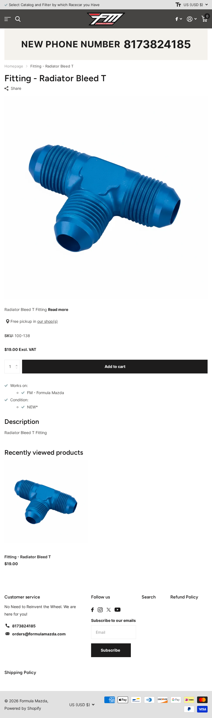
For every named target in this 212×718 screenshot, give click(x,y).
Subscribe (111, 650)
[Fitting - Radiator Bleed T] (46, 501)
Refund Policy (184, 597)
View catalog (7, 19)
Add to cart (115, 366)
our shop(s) (47, 321)
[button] (18, 362)
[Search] (17, 19)
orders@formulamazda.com (39, 634)
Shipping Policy (20, 672)
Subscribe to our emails (113, 620)
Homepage (13, 66)
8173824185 (157, 44)
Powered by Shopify (22, 708)
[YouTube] (117, 610)
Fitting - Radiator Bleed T (27, 556)
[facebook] (92, 610)
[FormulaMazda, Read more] (178, 19)
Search (149, 597)
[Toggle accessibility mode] (178, 4)
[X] (109, 610)
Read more (58, 309)
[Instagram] (100, 609)
